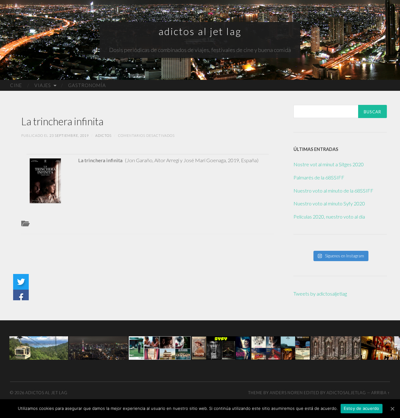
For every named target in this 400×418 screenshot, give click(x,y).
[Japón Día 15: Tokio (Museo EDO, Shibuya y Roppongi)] (98, 347)
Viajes (42, 85)
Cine (16, 85)
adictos (103, 135)
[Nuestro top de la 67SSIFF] (160, 347)
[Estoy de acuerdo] (392, 408)
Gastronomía (87, 85)
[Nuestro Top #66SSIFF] (280, 347)
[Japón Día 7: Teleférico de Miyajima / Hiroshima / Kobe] (38, 347)
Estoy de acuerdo (361, 408)
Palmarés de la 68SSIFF (318, 177)
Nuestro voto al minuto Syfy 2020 (329, 203)
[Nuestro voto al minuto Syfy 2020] (221, 347)
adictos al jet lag (200, 31)
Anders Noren (286, 392)
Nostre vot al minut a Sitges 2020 (328, 164)
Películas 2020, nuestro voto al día (329, 216)
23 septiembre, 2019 (69, 135)
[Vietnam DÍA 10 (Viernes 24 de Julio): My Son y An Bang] (335, 347)
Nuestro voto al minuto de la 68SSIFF (333, 191)
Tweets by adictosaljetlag (320, 294)
